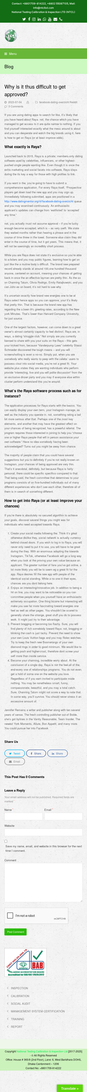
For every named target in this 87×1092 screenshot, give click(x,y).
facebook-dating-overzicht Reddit (58, 102)
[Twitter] (24, 19)
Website (9, 826)
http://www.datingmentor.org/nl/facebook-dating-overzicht (38, 201)
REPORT (16, 1027)
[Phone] (60, 19)
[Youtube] (49, 19)
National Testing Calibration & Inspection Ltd (42, 1051)
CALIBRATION (20, 996)
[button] (43, 53)
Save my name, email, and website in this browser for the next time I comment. (43, 848)
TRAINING (17, 1019)
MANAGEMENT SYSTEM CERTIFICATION (38, 1011)
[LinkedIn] (39, 19)
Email (48, 810)
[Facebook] (29, 19)
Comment (10, 860)
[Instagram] (33, 19)
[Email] (55, 19)
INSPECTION (19, 988)
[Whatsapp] (44, 19)
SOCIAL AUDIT (20, 1004)
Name (8, 810)
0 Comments (16, 106)
